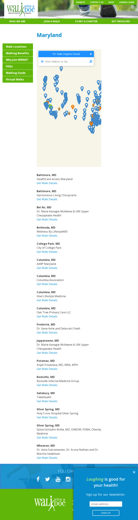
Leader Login (126, 2)
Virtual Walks (15, 79)
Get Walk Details (47, 183)
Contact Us (96, 2)
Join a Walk (52, 21)
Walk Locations (16, 46)
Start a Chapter (86, 21)
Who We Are (17, 21)
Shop (111, 2)
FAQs (9, 66)
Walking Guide (16, 73)
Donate (80, 2)
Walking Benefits (17, 53)
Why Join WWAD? (17, 60)
